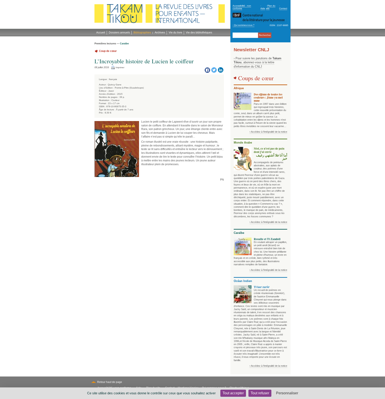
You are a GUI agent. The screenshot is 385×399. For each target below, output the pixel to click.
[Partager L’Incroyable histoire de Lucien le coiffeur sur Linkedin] (220, 69)
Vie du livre (175, 32)
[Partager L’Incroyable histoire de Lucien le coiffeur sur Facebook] (207, 69)
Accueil (100, 32)
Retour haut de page (109, 382)
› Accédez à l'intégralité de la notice (268, 131)
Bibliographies (142, 32)
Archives (160, 32)
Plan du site (270, 7)
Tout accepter (233, 393)
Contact (283, 8)
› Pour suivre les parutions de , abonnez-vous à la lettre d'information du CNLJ (257, 62)
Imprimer (120, 67)
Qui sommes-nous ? (244, 25)
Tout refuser (260, 393)
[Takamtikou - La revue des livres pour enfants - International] (159, 14)
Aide (262, 8)
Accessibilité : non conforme (242, 7)
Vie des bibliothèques (199, 32)
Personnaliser (287, 393)
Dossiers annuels (119, 32)
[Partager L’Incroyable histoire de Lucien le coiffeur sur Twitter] (214, 69)
